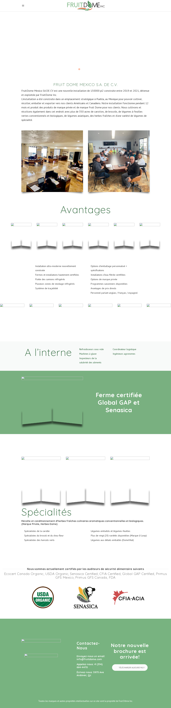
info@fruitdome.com (89, 659)
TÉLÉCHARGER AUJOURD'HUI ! (132, 667)
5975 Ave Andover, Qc (90, 674)
